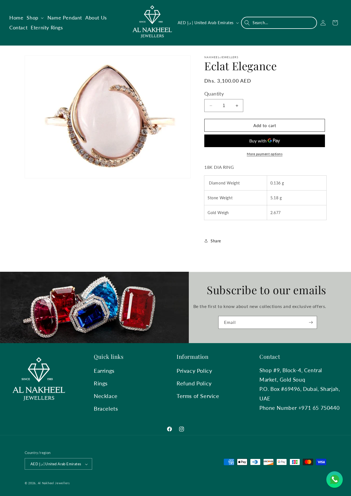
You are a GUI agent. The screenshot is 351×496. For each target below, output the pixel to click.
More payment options (264, 154)
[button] (35, 18)
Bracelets (106, 408)
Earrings (104, 370)
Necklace (106, 396)
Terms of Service (198, 396)
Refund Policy (194, 383)
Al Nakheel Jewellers (54, 483)
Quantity (214, 94)
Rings (101, 383)
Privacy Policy (194, 370)
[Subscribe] (311, 322)
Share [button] (216, 241)
